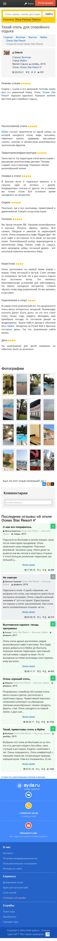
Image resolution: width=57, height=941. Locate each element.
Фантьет (32, 37)
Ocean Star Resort (15, 40)
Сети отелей (9, 892)
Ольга (18, 52)
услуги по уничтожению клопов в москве (23, 777)
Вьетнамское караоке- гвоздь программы (21, 626)
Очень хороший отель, (16, 679)
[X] (52, 484)
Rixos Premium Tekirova (28, 19)
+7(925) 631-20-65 (28, 813)
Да (42, 481)
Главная (8, 37)
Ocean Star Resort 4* (31, 67)
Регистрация (45, 3)
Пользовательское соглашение (20, 863)
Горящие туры (10, 921)
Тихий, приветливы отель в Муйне (24, 729)
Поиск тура (9, 911)
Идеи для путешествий (15, 887)
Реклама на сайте (12, 868)
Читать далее (28, 564)
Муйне (43, 37)
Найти (49, 14)
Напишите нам (28, 833)
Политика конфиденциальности (20, 858)
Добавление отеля (13, 882)
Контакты (8, 853)
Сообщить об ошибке (14, 897)
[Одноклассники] (48, 484)
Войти (30, 3)
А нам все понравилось (17, 527)
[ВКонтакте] (44, 484)
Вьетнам (20, 37)
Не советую (10, 577)
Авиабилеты (9, 916)
